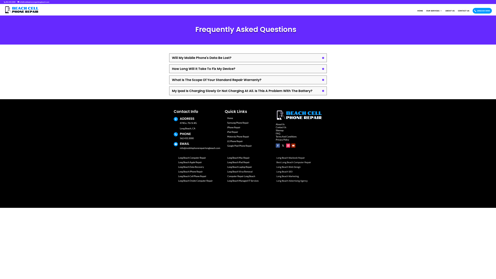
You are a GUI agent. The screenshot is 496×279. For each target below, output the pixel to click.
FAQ (278, 133)
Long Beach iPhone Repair (190, 171)
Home (420, 11)
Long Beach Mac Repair (238, 157)
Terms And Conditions (286, 136)
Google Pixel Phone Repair (239, 145)
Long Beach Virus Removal (240, 171)
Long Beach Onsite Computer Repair (195, 180)
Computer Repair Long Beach (241, 176)
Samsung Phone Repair (238, 122)
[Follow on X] (283, 146)
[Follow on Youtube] (293, 146)
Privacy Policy (282, 139)
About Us (450, 11)
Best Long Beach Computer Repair (293, 162)
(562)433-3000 (483, 11)
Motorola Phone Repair (238, 136)
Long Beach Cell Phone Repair (192, 176)
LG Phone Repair (235, 141)
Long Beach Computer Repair (192, 157)
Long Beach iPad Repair (238, 162)
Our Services (432, 11)
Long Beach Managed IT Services (243, 180)
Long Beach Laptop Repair (239, 167)
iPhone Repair (233, 127)
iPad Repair (232, 132)
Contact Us (463, 11)
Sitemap (280, 130)
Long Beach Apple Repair (190, 162)
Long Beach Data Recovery (191, 167)
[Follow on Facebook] (278, 146)
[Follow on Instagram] (288, 146)
